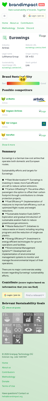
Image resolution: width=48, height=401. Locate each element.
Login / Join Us (37, 16)
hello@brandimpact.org (12, 396)
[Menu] (4, 15)
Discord (30, 28)
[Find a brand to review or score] (5, 37)
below (7, 91)
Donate (20, 28)
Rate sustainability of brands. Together (27, 9)
